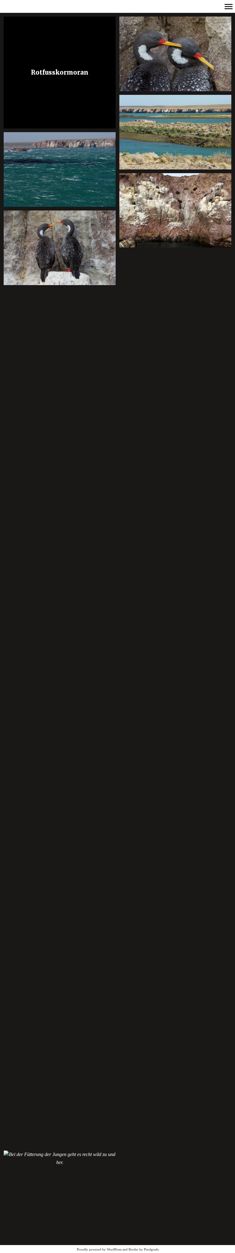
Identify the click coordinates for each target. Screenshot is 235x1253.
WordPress (114, 1249)
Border (133, 1249)
